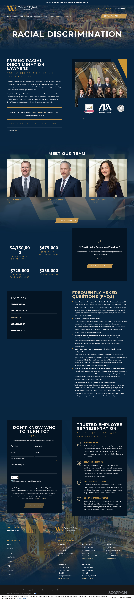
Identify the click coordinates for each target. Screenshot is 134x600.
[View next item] (88, 119)
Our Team (10, 548)
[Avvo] (111, 530)
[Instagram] (126, 530)
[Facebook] (116, 530)
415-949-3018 (88, 548)
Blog (8, 566)
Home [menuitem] (9, 16)
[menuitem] (34, 305)
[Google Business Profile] (106, 530)
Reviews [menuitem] (46, 16)
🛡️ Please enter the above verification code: (26, 481)
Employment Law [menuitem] (26, 16)
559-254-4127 (121, 8)
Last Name (38, 446)
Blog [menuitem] (52, 16)
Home (9, 544)
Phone (13, 452)
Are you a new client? (18, 459)
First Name (15, 446)
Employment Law (13, 553)
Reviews (9, 561)
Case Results (11, 557)
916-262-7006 (64, 548)
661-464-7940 (88, 568)
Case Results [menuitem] (38, 16)
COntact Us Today (112, 16)
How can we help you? (18, 465)
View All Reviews (98, 266)
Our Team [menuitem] (15, 16)
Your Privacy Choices (28, 594)
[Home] (22, 8)
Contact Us (10, 574)
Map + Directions (63, 556)
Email (37, 452)
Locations (10, 570)
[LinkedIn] (121, 530)
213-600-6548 (64, 568)
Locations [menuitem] (59, 16)
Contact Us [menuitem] (67, 16)
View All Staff (65, 220)
